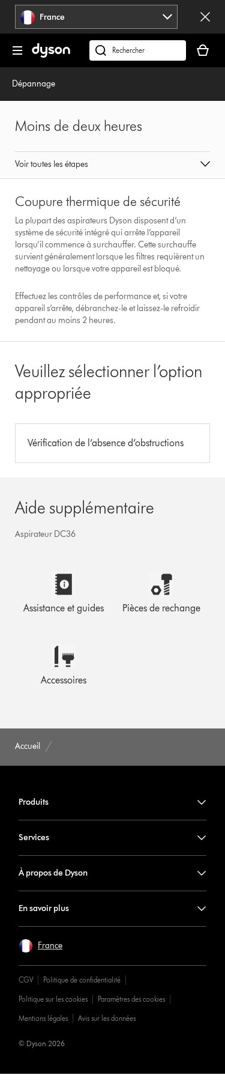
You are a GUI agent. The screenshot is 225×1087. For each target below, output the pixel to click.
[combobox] (96, 17)
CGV (26, 979)
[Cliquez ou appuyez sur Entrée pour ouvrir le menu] (17, 50)
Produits (34, 802)
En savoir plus (44, 908)
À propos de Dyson (53, 873)
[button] (113, 165)
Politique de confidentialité (82, 979)
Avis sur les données (107, 1018)
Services (34, 837)
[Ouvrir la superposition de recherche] (137, 50)
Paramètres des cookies (131, 999)
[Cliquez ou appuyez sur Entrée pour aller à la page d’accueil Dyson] (51, 55)
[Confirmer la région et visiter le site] (205, 17)
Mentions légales (43, 1018)
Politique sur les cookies (53, 999)
